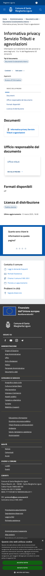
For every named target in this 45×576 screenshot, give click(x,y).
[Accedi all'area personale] (36, 2)
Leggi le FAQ (9, 517)
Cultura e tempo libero (13, 386)
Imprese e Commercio (13, 393)
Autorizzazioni (14, 435)
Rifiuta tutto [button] (22, 568)
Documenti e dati (32, 19)
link (15, 558)
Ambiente (12, 428)
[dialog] (22, 557)
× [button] (42, 541)
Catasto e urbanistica (13, 400)
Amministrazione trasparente (16, 531)
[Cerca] (40, 9)
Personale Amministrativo (14, 368)
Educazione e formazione (18, 417)
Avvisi (7, 456)
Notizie (7, 449)
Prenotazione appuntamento (15, 510)
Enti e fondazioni (11, 361)
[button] (22, 572)
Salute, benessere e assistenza (20, 431)
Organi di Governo (11, 350)
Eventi (7, 469)
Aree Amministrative (13, 354)
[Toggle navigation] (4, 9)
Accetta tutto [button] (22, 563)
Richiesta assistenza (12, 520)
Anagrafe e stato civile (13, 382)
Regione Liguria (9, 2)
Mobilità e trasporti (12, 407)
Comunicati (9, 452)
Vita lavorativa (10, 389)
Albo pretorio (10, 534)
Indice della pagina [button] (14, 88)
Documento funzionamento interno (16, 21)
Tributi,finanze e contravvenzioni (21, 424)
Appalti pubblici (10, 396)
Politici (7, 364)
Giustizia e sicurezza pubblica (19, 421)
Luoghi (7, 465)
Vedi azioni (19, 70)
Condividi (8, 70)
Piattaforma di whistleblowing (16, 538)
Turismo (8, 403)
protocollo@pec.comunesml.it (16, 497)
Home (5, 19)
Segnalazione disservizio (14, 513)
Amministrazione (16, 19)
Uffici (7, 357)
